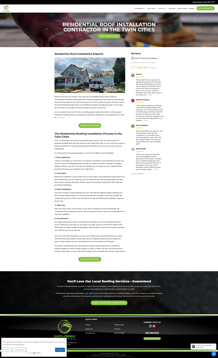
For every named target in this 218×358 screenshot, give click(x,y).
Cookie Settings (19, 350)
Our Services (139, 8)
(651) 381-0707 (209, 2)
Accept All (60, 350)
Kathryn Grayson (142, 100)
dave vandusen (142, 125)
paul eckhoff (141, 149)
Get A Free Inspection (205, 8)
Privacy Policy (128, 356)
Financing (172, 8)
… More (149, 95)
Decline (7, 350)
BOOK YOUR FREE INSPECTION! (109, 303)
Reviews (192, 8)
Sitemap (120, 356)
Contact (117, 329)
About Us (162, 8)
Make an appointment (152, 338)
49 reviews (153, 68)
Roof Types (151, 8)
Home (87, 325)
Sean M (139, 74)
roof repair (61, 117)
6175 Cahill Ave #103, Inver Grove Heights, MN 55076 (101, 356)
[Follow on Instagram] (154, 326)
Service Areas (182, 8)
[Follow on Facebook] (150, 326)
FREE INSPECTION (109, 36)
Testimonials (119, 325)
